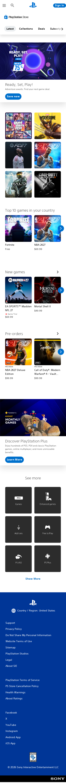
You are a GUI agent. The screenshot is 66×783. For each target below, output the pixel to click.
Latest (10, 28)
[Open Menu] (4, 5)
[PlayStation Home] (33, 5)
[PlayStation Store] (17, 17)
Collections (26, 28)
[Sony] (57, 781)
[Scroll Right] (61, 228)
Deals (41, 28)
